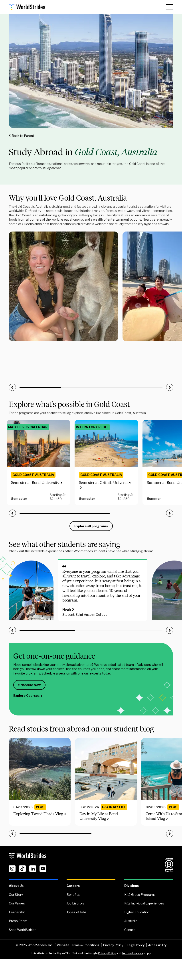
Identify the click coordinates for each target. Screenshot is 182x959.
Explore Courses (26, 695)
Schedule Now (29, 685)
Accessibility (157, 945)
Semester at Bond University (35, 482)
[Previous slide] (12, 387)
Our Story (16, 894)
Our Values (17, 903)
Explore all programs (91, 526)
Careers (73, 886)
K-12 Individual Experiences (144, 903)
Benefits (73, 894)
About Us (16, 886)
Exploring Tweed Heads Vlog (38, 813)
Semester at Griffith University (105, 482)
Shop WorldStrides (22, 930)
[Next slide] (169, 387)
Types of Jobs (77, 912)
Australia (130, 921)
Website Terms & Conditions (78, 945)
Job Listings (75, 903)
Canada (129, 930)
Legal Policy (135, 945)
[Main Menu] (169, 7)
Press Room (18, 921)
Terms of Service (132, 953)
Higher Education (137, 912)
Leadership (17, 912)
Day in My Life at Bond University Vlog (98, 816)
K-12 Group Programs (140, 894)
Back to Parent (23, 136)
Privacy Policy (113, 945)
